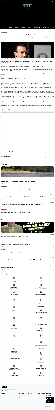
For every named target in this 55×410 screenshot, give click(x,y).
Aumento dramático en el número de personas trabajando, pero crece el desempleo (21, 189)
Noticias (10, 27)
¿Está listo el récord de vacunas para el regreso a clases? (14, 236)
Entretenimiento (37, 27)
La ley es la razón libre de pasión (8, 267)
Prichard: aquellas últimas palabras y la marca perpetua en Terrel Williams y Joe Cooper (22, 259)
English (20, 397)
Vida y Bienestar (46, 27)
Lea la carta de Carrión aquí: (6, 109)
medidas (23, 84)
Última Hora (4, 27)
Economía (17, 27)
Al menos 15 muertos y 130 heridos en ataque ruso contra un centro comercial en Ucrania (22, 204)
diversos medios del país (45, 83)
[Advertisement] (27, 17)
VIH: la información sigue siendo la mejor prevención (14, 252)
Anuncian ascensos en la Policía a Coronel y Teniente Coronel (16, 212)
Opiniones (23, 27)
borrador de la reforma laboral (30, 69)
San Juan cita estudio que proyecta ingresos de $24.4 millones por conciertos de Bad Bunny (23, 196)
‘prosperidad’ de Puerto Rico (39, 84)
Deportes (29, 27)
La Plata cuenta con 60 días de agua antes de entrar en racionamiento (18, 181)
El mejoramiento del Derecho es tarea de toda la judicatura (15, 244)
